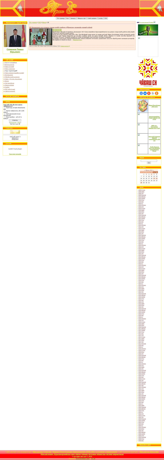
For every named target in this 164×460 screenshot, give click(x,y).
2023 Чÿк (140, 417)
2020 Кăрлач (141, 372)
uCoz (93, 458)
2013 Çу (140, 263)
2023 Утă (140, 413)
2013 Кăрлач (141, 256)
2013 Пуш (141, 260)
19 (154, 178)
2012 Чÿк (140, 253)
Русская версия (144, 22)
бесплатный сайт (83, 458)
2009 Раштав (142, 195)
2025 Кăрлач (141, 432)
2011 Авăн (141, 230)
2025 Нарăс (141, 434)
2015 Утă (140, 302)
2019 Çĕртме (142, 363)
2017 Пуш (141, 332)
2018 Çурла (141, 350)
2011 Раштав (142, 235)
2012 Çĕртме (142, 245)
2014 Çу (140, 283)
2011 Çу (140, 223)
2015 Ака (140, 300)
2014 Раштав (142, 293)
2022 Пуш (141, 400)
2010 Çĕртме (142, 205)
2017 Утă (140, 335)
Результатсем (13, 122)
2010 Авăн (141, 210)
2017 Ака (140, 333)
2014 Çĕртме (142, 285)
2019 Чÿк (140, 368)
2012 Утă (140, 246)
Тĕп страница (33, 22)
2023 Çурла (141, 415)
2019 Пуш (141, 358)
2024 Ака (140, 423)
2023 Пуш (141, 410)
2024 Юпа (141, 428)
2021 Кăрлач (141, 383)
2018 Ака (140, 345)
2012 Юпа (141, 251)
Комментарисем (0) (65, 46)
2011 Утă (140, 226)
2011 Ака (140, 221)
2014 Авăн (141, 288)
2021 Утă (140, 388)
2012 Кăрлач (141, 236)
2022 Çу (140, 403)
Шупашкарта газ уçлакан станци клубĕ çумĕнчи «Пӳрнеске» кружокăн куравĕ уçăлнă (61, 27)
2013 (39, 22)
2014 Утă (140, 287)
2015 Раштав (142, 308)
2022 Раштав (142, 407)
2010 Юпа (141, 211)
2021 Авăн (141, 390)
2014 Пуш (141, 280)
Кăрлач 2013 (149, 170)
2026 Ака (140, 440)
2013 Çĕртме (142, 265)
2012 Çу (140, 243)
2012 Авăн (141, 250)
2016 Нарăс (141, 312)
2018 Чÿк (140, 353)
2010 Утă (140, 206)
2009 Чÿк (140, 193)
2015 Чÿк (140, 307)
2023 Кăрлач (141, 408)
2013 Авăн (141, 270)
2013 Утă (140, 267)
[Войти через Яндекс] (149, 93)
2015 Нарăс (141, 297)
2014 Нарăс (141, 278)
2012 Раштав (142, 255)
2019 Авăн (141, 367)
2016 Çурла (141, 322)
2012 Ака (140, 241)
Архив (18, 122)
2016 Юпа (141, 325)
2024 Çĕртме (142, 427)
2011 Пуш (141, 220)
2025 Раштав (142, 437)
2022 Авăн (141, 405)
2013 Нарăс (141, 258)
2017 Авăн (141, 338)
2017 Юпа (141, 340)
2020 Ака (140, 377)
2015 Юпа (141, 305)
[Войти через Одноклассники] (156, 93)
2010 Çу (140, 203)
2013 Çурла (141, 268)
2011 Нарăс (141, 218)
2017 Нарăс (141, 330)
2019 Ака (140, 360)
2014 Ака (140, 282)
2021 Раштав (142, 395)
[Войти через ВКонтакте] (145, 93)
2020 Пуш (141, 375)
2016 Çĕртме (142, 318)
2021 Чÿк (140, 393)
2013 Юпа (141, 272)
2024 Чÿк (140, 430)
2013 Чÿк (140, 273)
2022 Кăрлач (141, 397)
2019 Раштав (142, 370)
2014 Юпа (141, 290)
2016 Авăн (141, 323)
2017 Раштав (142, 343)
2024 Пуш (141, 422)
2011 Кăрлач (141, 216)
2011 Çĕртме (142, 225)
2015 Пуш (141, 298)
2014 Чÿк (140, 292)
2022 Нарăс (141, 398)
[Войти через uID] (141, 93)
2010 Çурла (141, 208)
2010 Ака (140, 201)
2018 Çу (140, 347)
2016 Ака (140, 315)
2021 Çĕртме (142, 387)
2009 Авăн (141, 191)
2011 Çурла (141, 228)
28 (141, 182)
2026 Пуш (141, 439)
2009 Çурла (141, 190)
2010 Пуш (141, 200)
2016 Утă (140, 320)
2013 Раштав (142, 275)
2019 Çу (140, 362)
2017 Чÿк (140, 342)
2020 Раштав (142, 382)
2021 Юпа (141, 392)
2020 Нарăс (141, 373)
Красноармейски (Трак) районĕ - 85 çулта (154, 118)
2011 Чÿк (140, 233)
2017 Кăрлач (141, 328)
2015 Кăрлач (141, 295)
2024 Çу (140, 425)
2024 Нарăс (141, 420)
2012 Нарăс (141, 238)
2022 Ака (140, 402)
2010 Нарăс (141, 198)
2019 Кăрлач (141, 357)
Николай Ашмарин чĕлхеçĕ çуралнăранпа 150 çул (154, 138)
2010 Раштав (142, 215)
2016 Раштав (142, 327)
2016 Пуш (141, 313)
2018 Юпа (141, 352)
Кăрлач (44, 22)
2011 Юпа (141, 231)
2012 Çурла (141, 248)
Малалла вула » (77, 40)
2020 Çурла (141, 378)
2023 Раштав (142, 418)
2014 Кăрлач (141, 277)
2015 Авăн (141, 303)
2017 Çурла (141, 337)
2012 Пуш (141, 240)
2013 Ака (140, 262)
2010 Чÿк (140, 213)
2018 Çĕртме (142, 348)
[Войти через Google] (153, 93)
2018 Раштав (142, 355)
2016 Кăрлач (141, 310)
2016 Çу (140, 317)
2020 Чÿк (140, 380)
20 (156, 178)
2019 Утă (140, 365)
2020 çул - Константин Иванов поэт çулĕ (154, 127)
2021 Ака (140, 385)
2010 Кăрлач (141, 196)
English (151, 22)
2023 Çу (140, 412)
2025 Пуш (141, 435)
